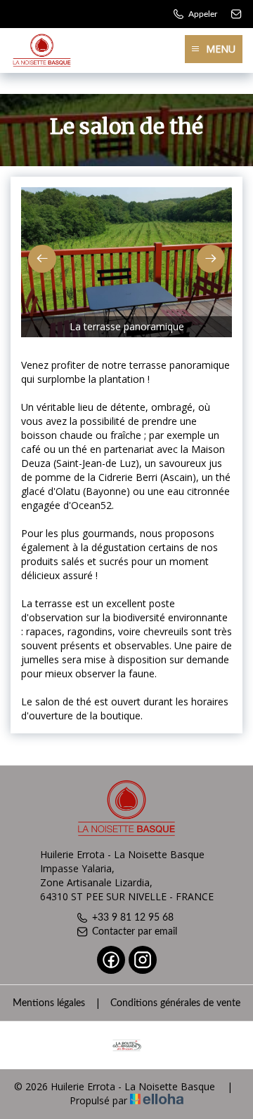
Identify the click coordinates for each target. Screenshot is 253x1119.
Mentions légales (49, 1003)
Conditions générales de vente (175, 1003)
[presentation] (42, 259)
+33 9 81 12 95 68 (133, 918)
